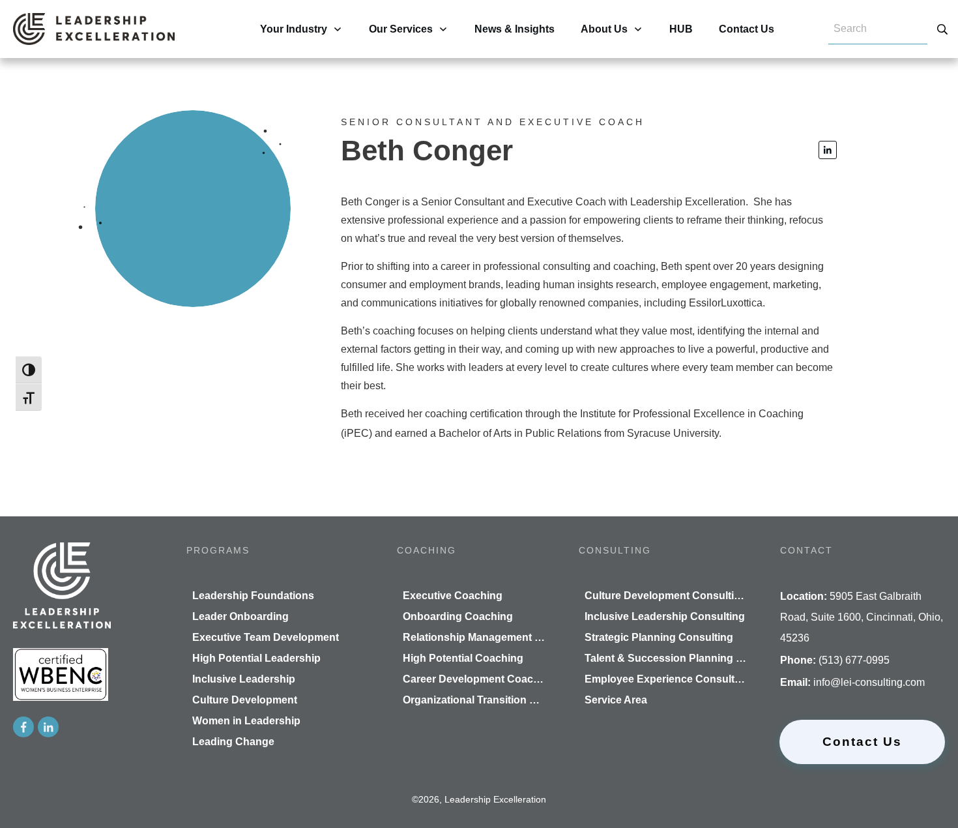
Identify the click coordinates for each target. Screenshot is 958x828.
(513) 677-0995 (854, 660)
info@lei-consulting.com (869, 682)
